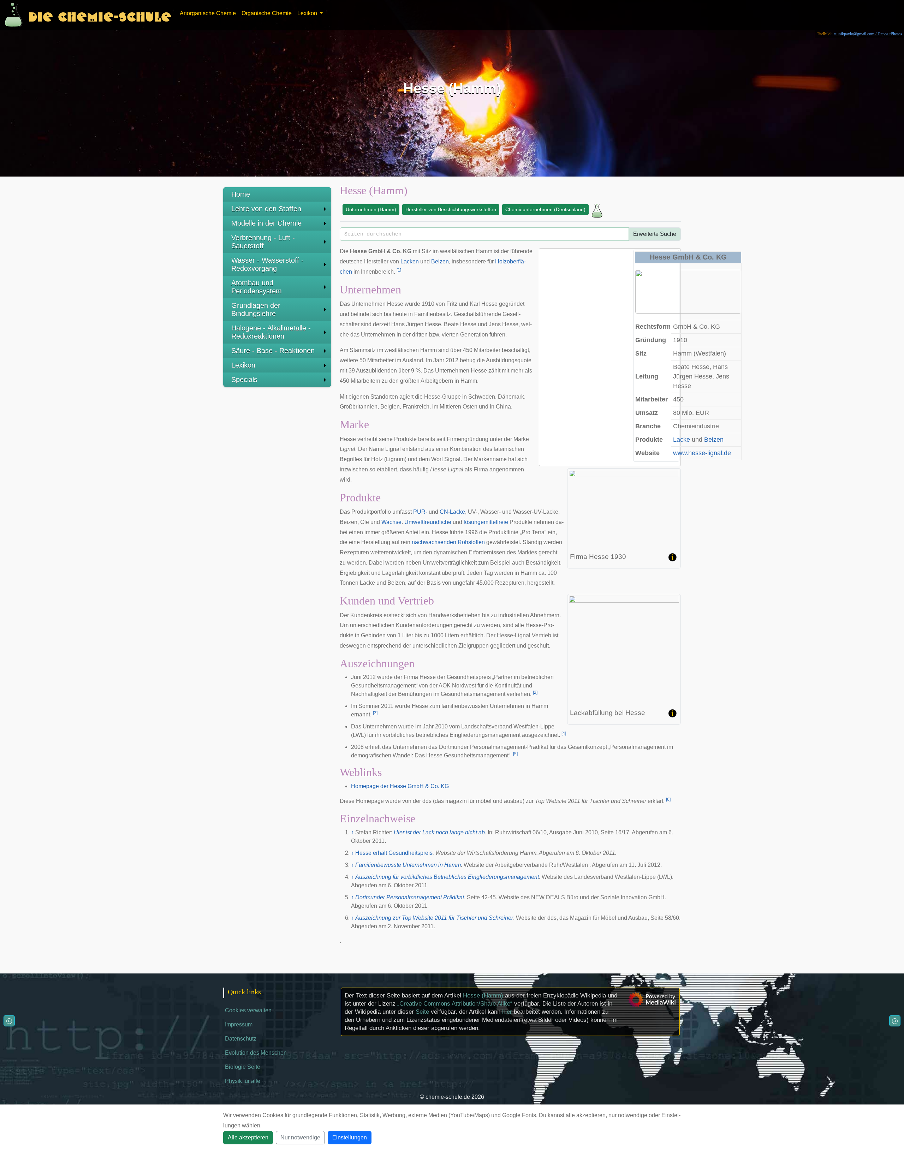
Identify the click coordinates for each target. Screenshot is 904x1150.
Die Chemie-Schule (99, 15)
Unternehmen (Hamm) (371, 209)
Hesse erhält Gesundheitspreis (394, 853)
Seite (422, 1011)
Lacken (409, 261)
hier (507, 1011)
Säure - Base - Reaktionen (273, 350)
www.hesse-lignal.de (702, 453)
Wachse (391, 522)
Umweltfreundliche (427, 522)
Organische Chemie (267, 13)
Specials (244, 379)
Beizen (714, 439)
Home (240, 194)
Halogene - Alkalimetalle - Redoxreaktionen (271, 332)
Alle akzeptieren (248, 1137)
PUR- (420, 512)
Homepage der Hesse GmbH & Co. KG (400, 786)
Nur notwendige (300, 1137)
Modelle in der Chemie (266, 223)
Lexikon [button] (308, 13)
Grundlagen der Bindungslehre (255, 309)
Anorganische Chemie (208, 13)
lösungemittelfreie (486, 522)
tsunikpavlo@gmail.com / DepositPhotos (868, 33)
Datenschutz (240, 1039)
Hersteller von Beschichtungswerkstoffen (450, 209)
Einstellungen (349, 1137)
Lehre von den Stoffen (266, 209)
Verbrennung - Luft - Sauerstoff (263, 242)
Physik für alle (242, 1081)
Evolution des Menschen (256, 1053)
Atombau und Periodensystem (256, 287)
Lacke (681, 439)
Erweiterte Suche (654, 234)
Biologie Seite (242, 1067)
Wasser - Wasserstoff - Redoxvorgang (267, 264)
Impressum (238, 1024)
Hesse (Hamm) (483, 995)
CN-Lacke (452, 512)
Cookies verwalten (248, 1010)
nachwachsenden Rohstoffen (448, 542)
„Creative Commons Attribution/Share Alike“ (454, 1003)
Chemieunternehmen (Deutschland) (545, 209)
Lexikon (243, 365)
